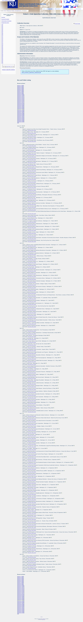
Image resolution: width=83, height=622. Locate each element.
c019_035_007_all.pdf (32, 262)
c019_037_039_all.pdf (32, 522)
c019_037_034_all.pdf (32, 508)
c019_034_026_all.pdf (32, 216)
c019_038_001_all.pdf (32, 557)
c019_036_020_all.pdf (32, 386)
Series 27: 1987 (21, 112)
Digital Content (57, 8)
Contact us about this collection (8, 69)
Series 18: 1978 (21, 103)
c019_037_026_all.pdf (32, 488)
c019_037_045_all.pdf (32, 538)
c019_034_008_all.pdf (32, 165)
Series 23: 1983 (21, 108)
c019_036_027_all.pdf (32, 406)
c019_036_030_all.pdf (32, 416)
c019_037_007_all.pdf (32, 435)
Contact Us (6, 0)
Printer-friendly (77, 23)
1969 (2, 34)
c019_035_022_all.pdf (32, 304)
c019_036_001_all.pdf (32, 333)
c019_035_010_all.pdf (32, 271)
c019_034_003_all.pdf (32, 151)
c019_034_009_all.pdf (32, 168)
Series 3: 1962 (20, 87)
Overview (3, 17)
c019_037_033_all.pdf (32, 505)
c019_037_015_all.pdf (32, 458)
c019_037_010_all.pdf (32, 444)
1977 (2, 42)
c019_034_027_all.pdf (32, 219)
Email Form (43, 619)
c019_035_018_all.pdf (32, 293)
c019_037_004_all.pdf (32, 427)
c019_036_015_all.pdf (32, 372)
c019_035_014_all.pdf (32, 282)
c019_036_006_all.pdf (32, 347)
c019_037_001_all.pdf (32, 419)
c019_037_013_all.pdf (32, 452)
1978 (2, 43)
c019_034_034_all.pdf (32, 238)
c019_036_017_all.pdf (32, 378)
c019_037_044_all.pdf (32, 536)
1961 (2, 25)
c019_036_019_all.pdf (32, 384)
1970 (2, 35)
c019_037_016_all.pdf (32, 460)
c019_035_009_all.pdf (32, 268)
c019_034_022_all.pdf (32, 204)
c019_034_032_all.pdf (32, 233)
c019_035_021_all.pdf (32, 301)
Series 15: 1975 (21, 100)
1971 (2, 36)
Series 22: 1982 (21, 107)
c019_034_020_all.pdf (32, 198)
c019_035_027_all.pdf (32, 318)
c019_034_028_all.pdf (32, 222)
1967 (2, 32)
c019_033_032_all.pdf (32, 133)
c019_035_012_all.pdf (32, 276)
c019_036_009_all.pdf (32, 356)
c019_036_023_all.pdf (32, 395)
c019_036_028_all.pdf (32, 409)
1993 (2, 59)
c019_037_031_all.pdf (32, 499)
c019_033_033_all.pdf (32, 135)
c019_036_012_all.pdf (32, 364)
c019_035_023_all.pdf (32, 307)
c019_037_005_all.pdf (32, 430)
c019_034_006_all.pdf (32, 159)
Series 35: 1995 (21, 120)
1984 (2, 49)
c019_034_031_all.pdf (32, 230)
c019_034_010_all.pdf (32, 170)
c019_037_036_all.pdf (32, 513)
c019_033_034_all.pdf (32, 138)
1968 (2, 33)
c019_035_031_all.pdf (32, 331)
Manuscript (9, 10)
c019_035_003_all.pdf (32, 251)
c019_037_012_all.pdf (32, 449)
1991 (2, 57)
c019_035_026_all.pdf (32, 315)
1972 (2, 37)
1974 (2, 38)
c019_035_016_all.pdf (32, 287)
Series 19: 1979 (21, 104)
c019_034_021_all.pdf (32, 201)
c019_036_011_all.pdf (32, 361)
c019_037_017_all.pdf (32, 463)
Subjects (64, 8)
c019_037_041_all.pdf (32, 527)
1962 (2, 26)
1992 (2, 58)
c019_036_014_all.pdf (32, 370)
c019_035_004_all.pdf (32, 254)
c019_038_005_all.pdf (32, 568)
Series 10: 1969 (21, 94)
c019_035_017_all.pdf (32, 290)
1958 (2, 24)
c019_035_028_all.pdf (32, 321)
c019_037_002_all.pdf (32, 421)
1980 (2, 45)
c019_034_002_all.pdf (32, 148)
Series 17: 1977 (21, 102)
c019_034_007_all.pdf (32, 162)
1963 (2, 27)
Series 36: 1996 (21, 121)
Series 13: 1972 (21, 97)
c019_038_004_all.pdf (32, 565)
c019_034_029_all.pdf (32, 224)
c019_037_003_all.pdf (32, 424)
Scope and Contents (5, 19)
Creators (71, 8)
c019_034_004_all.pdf (32, 154)
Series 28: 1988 (21, 113)
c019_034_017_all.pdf (32, 190)
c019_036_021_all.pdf (32, 389)
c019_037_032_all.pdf (32, 502)
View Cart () (11, 0)
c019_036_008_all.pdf (32, 353)
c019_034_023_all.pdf (32, 207)
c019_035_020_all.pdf (32, 298)
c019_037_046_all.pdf (32, 541)
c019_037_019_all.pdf (32, 469)
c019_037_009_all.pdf (32, 441)
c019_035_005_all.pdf (32, 257)
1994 (2, 60)
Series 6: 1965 (20, 90)
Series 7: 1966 (20, 91)
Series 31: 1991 (21, 116)
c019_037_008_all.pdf (32, 438)
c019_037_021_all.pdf (32, 474)
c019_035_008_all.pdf (32, 265)
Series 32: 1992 (21, 117)
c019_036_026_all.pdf (32, 403)
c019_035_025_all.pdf (32, 312)
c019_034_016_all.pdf (32, 187)
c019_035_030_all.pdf (32, 326)
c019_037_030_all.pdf (32, 497)
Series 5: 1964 (20, 89)
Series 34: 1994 (21, 119)
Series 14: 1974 (21, 98)
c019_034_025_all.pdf (32, 213)
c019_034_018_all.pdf (32, 193)
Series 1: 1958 (20, 85)
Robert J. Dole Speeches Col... (17, 10)
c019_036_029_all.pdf (32, 411)
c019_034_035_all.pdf (32, 241)
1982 (2, 47)
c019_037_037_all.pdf (32, 516)
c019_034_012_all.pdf (32, 176)
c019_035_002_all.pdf (32, 248)
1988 (2, 54)
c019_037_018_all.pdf (32, 466)
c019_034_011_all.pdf (32, 173)
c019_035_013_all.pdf (32, 279)
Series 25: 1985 (21, 110)
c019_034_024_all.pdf (32, 209)
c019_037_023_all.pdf (32, 480)
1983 (2, 48)
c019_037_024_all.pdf (32, 483)
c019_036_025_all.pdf (32, 400)
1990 (2, 56)
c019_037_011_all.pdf (32, 446)
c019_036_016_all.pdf (32, 375)
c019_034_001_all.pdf (32, 145)
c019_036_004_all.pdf (32, 342)
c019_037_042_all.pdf (32, 530)
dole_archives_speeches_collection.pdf (31, 72)
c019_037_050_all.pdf (32, 552)
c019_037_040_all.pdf (32, 524)
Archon (5, 10)
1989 (2, 55)
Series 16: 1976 (21, 101)
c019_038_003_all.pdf (32, 562)
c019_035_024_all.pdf (32, 310)
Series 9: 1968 (20, 93)
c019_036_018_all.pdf (32, 381)
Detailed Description (5, 22)
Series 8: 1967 (20, 92)
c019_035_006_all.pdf (32, 259)
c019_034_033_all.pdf (32, 236)
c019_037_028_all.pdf (32, 494)
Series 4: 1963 (20, 88)
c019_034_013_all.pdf (32, 179)
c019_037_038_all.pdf (32, 519)
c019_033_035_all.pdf (32, 141)
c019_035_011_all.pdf (32, 273)
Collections (50, 8)
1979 (2, 44)
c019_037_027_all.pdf (32, 491)
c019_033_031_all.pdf (32, 130)
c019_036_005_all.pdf (32, 345)
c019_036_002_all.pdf (32, 336)
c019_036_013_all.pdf (32, 367)
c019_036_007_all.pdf (32, 350)
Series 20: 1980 (21, 105)
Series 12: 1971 (21, 96)
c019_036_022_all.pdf (32, 392)
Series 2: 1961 (20, 86)
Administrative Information (6, 20)
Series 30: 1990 (21, 115)
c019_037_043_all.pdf (32, 533)
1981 (2, 46)
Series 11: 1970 (21, 95)
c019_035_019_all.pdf (32, 296)
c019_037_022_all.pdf (32, 477)
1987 (2, 53)
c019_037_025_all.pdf (32, 485)
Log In (3, 0)
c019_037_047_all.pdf (32, 544)
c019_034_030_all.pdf (32, 227)
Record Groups (78, 8)
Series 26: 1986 (21, 111)
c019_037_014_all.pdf (32, 455)
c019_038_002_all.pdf (32, 559)
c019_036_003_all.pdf (32, 339)
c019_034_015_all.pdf (32, 184)
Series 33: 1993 (21, 118)
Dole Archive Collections (42, 618)
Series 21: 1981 (21, 106)
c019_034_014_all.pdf (32, 182)
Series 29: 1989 (21, 114)
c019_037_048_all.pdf (32, 547)
